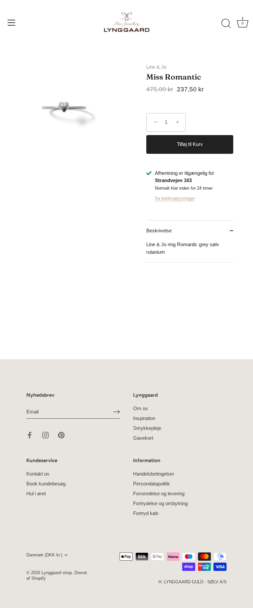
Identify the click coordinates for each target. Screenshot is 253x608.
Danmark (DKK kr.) (44, 554)
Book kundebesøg (46, 483)
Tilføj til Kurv (190, 144)
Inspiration (144, 418)
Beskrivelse (159, 230)
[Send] (116, 412)
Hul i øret (36, 493)
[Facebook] (29, 434)
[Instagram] (45, 434)
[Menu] (11, 22)
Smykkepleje (147, 428)
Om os (140, 408)
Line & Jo (156, 67)
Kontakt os (37, 474)
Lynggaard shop (57, 572)
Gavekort (143, 438)
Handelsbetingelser (153, 474)
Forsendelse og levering (158, 493)
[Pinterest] (61, 434)
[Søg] (226, 23)
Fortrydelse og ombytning (160, 503)
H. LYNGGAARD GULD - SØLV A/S (192, 581)
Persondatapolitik (151, 483)
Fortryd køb (145, 513)
